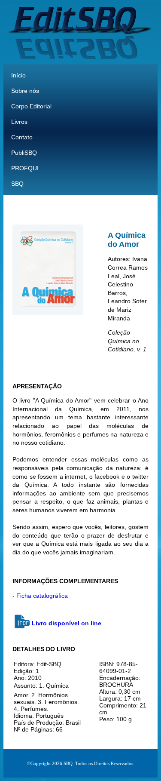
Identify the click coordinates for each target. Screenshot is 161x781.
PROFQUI (25, 168)
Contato (22, 137)
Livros (19, 121)
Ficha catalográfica (42, 595)
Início (18, 75)
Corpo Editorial (31, 106)
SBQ (17, 183)
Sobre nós (25, 90)
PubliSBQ (24, 152)
